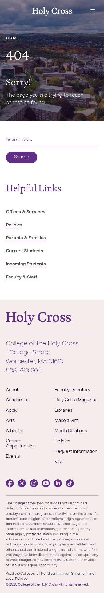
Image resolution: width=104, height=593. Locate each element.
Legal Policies (16, 578)
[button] (92, 11)
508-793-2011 (24, 371)
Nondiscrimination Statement (64, 573)
